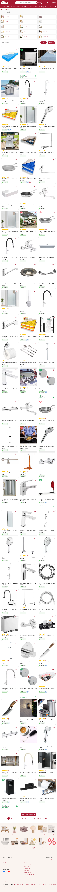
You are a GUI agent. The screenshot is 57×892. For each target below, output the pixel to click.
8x (27, 444)
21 (54, 264)
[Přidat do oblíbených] (54, 239)
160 (17, 616)
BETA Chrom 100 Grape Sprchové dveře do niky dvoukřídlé (16, 231)
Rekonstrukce (25, 6)
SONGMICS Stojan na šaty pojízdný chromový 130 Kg (33, 609)
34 (54, 616)
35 (35, 370)
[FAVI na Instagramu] (6, 871)
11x (8, 471)
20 (17, 511)
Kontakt (5, 860)
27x (27, 203)
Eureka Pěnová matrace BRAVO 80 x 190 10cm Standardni (16, 68)
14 (17, 427)
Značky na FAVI (27, 862)
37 (17, 81)
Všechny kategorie (49, 6)
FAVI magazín (27, 866)
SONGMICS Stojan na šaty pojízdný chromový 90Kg (32, 557)
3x (45, 334)
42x (46, 66)
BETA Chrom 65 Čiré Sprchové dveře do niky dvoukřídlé (15, 310)
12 (17, 264)
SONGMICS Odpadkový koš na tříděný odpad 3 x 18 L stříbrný (17, 635)
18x (8, 177)
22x (27, 124)
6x (27, 66)
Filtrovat (52, 42)
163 (54, 480)
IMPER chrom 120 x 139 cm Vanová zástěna (12, 772)
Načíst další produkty (27, 814)
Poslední (45, 818)
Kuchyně (32, 6)
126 (17, 454)
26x (27, 177)
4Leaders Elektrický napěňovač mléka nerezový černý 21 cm (35, 746)
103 (17, 753)
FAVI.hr (32, 884)
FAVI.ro (23, 884)
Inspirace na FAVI (28, 864)
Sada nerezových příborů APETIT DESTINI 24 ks (32, 362)
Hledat (39, 2)
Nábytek (4, 6)
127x (27, 229)
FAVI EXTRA (27, 870)
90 (35, 212)
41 (35, 133)
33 (35, 159)
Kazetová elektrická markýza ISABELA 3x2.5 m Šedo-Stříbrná (35, 388)
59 (35, 343)
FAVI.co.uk (45, 884)
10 (17, 133)
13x (27, 334)
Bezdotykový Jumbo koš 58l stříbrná (48, 719)
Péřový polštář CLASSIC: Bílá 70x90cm (29, 68)
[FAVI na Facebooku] (4, 871)
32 (54, 454)
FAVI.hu (28, 884)
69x (27, 387)
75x (8, 98)
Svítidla (18, 6)
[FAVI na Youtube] (9, 871)
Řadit (44, 42)
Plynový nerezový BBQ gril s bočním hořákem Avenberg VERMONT (18, 100)
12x (46, 418)
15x (46, 229)
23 (17, 590)
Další (38, 818)
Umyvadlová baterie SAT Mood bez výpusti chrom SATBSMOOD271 (18, 388)
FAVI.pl (19, 884)
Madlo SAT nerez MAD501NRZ (46, 283)
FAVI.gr (54, 884)
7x (8, 124)
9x (27, 98)
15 (35, 81)
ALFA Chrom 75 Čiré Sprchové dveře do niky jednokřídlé (34, 126)
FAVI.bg (50, 884)
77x (8, 150)
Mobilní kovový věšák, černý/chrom (47, 499)
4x (8, 66)
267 (17, 643)
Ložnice (24, 847)
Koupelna (37, 6)
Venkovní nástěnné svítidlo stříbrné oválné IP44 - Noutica (34, 719)
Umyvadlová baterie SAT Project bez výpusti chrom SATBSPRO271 (36, 583)
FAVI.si (3, 886)
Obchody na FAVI (28, 860)
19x (8, 308)
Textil (14, 6)
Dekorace (9, 6)
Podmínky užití (27, 872)
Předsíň (42, 847)
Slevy (52, 847)
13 (35, 643)
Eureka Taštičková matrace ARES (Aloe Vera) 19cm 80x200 (34, 152)
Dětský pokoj (33, 848)
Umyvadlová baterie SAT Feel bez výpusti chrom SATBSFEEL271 (36, 530)
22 (35, 454)
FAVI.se (40, 884)
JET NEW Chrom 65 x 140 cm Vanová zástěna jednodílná (15, 530)
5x (45, 718)
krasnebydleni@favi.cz (10, 859)
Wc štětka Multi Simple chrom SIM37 (29, 310)
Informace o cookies (29, 874)
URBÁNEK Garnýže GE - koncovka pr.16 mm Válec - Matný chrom (18, 473)
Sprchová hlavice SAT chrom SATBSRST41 (12, 557)
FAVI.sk (15, 884)
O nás (25, 859)
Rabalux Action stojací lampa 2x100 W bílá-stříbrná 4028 (15, 662)
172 (17, 49)
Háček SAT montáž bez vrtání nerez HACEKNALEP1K (33, 662)
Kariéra (5, 862)
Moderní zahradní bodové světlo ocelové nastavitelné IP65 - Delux (36, 283)
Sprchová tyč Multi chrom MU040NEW (11, 446)
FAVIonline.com (5, 881)
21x (46, 150)
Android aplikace (51, 859)
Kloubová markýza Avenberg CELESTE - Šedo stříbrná (33, 231)
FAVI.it (36, 884)
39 (54, 133)
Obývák (43, 6)
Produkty (6, 9)
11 (17, 370)
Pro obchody (27, 868)
